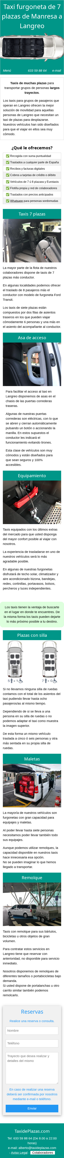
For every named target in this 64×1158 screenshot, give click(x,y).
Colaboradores (42, 1152)
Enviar (32, 1108)
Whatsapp (16, 200)
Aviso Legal (19, 1152)
